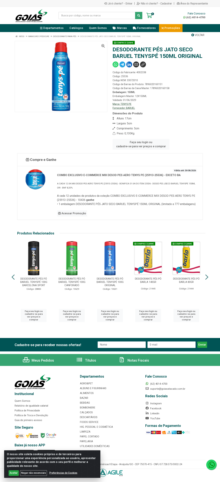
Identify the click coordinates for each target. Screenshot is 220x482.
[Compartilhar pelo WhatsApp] (115, 64)
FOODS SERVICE (89, 422)
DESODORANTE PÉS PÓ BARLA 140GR (148, 280)
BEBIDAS (85, 402)
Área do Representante (194, 3)
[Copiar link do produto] (143, 64)
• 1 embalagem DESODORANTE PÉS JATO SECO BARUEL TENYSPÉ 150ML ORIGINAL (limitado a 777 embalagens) (126, 204)
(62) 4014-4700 (195, 17)
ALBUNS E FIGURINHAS (93, 388)
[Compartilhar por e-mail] (136, 64)
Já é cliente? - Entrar (120, 3)
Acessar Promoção (73, 213)
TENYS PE (125, 104)
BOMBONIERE (87, 407)
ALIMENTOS (87, 393)
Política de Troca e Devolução (31, 415)
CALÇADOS (86, 412)
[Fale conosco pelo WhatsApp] (211, 465)
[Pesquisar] (138, 15)
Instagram (156, 403)
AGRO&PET (86, 383)
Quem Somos (22, 400)
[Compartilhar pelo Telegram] (122, 64)
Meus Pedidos (42, 360)
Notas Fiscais (138, 360)
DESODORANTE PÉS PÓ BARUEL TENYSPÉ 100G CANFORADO (71, 282)
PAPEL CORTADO (89, 436)
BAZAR (84, 397)
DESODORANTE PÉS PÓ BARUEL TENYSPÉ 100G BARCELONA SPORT (33, 282)
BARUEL (130, 108)
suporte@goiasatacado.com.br (167, 388)
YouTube (155, 418)
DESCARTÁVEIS (88, 417)
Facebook (155, 408)
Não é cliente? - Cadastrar (156, 3)
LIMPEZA (85, 431)
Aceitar (14, 472)
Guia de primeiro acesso (28, 420)
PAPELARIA (86, 441)
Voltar (199, 35)
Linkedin (154, 413)
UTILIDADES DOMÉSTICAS (95, 446)
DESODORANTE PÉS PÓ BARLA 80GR (186, 280)
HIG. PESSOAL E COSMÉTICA (96, 426)
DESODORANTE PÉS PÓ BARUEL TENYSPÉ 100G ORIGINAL (110, 282)
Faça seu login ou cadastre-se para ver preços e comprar (141, 144)
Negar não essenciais (33, 472)
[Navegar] (13, 277)
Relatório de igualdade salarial (31, 405)
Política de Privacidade (27, 410)
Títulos (90, 360)
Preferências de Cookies (63, 472)
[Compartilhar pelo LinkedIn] (129, 64)
